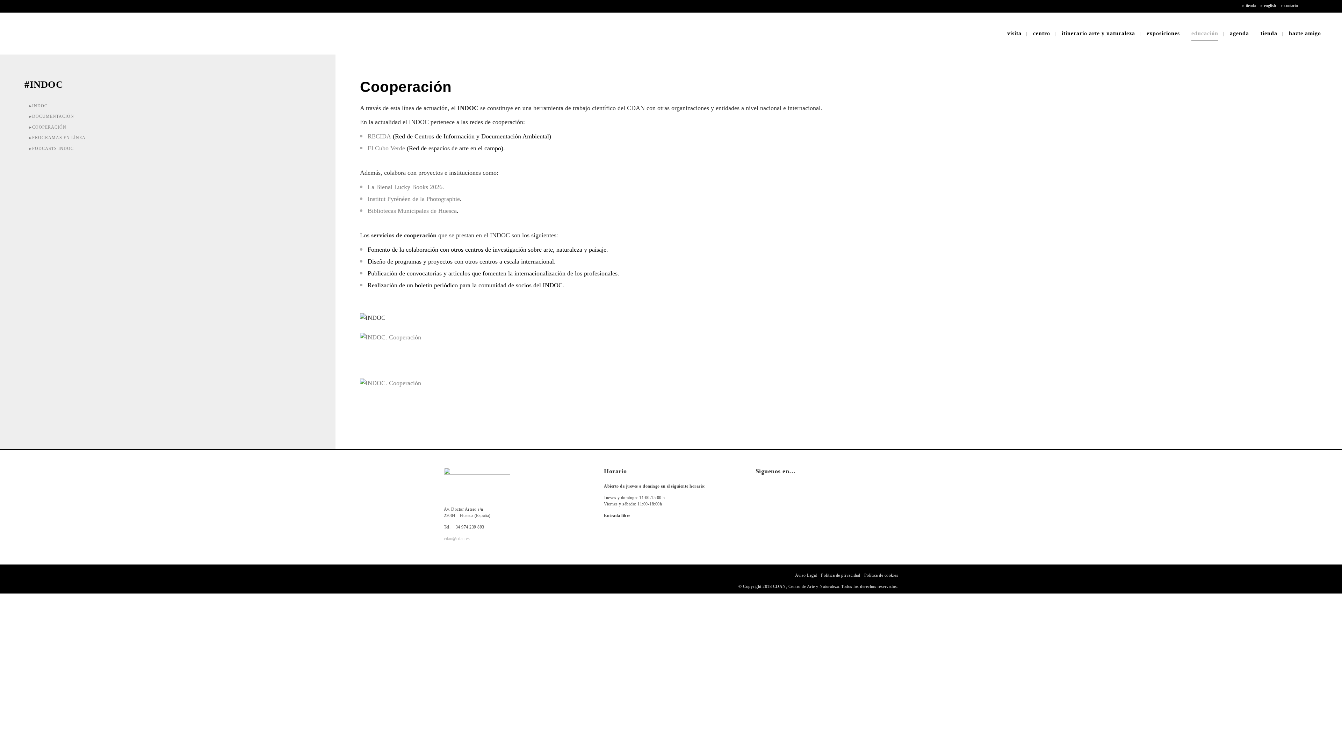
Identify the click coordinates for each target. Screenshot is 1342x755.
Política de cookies (881, 575)
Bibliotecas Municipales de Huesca (412, 210)
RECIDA (379, 136)
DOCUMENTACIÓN (53, 116)
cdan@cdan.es (457, 538)
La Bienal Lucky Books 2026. (406, 187)
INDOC (40, 105)
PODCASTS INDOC (53, 148)
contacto (1291, 5)
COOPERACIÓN (49, 127)
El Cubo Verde (386, 148)
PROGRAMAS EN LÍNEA (59, 137)
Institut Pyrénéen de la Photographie (414, 198)
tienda (1251, 5)
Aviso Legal (806, 575)
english (1270, 5)
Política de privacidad (840, 575)
